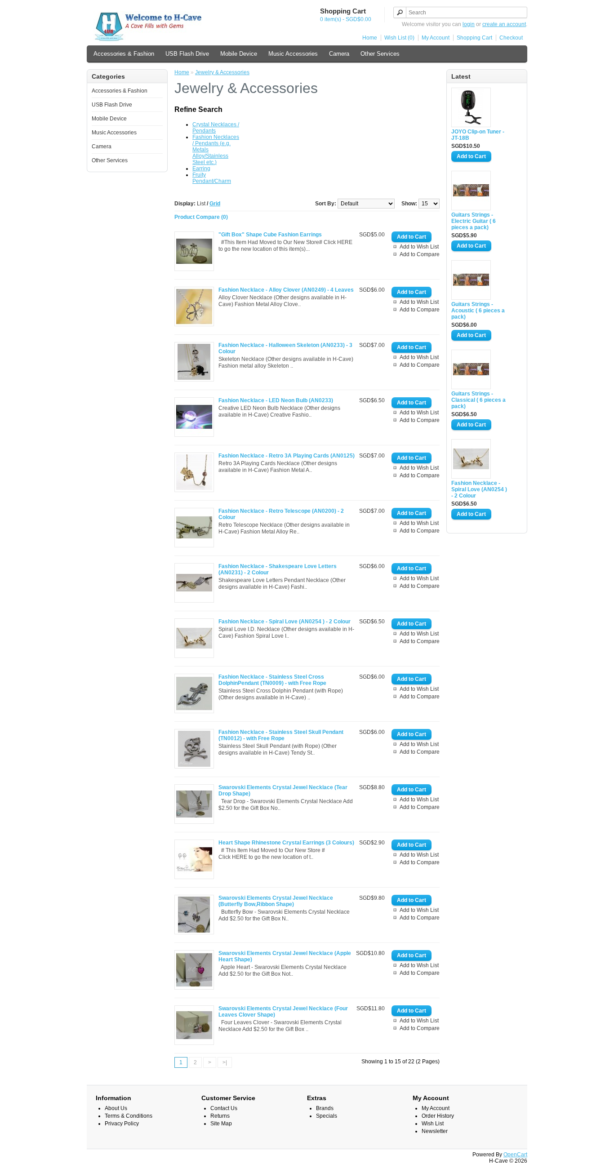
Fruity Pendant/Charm (211, 178)
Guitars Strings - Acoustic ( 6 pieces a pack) (478, 310)
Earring (201, 168)
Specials (326, 1116)
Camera (339, 53)
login (469, 24)
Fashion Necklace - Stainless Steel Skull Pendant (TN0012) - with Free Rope (280, 735)
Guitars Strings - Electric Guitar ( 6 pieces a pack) (473, 221)
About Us (116, 1108)
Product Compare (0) (201, 217)
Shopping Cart (474, 38)
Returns (220, 1116)
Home (369, 38)
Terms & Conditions (128, 1116)
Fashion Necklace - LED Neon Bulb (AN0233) (275, 400)
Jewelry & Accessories (222, 72)
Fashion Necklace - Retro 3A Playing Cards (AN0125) (286, 456)
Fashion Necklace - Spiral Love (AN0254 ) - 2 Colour (479, 489)
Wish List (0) (399, 38)
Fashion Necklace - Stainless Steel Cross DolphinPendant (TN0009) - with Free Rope (272, 680)
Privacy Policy (122, 1123)
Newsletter (435, 1131)
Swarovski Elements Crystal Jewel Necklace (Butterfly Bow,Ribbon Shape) (275, 901)
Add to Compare (420, 254)
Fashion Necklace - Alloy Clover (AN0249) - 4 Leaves (286, 290)
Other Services (380, 53)
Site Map (221, 1123)
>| (224, 1062)
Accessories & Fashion (123, 53)
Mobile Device (238, 53)
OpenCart (515, 1154)
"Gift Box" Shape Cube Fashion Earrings (270, 234)
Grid (214, 203)
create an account (504, 24)
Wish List (433, 1123)
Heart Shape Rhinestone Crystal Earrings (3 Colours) (286, 843)
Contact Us (223, 1108)
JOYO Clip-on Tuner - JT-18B (477, 135)
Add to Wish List (419, 247)
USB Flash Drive (187, 53)
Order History (438, 1116)
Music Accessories (293, 53)
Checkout (511, 38)
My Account (435, 38)
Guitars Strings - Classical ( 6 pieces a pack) (478, 400)
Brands (325, 1108)
